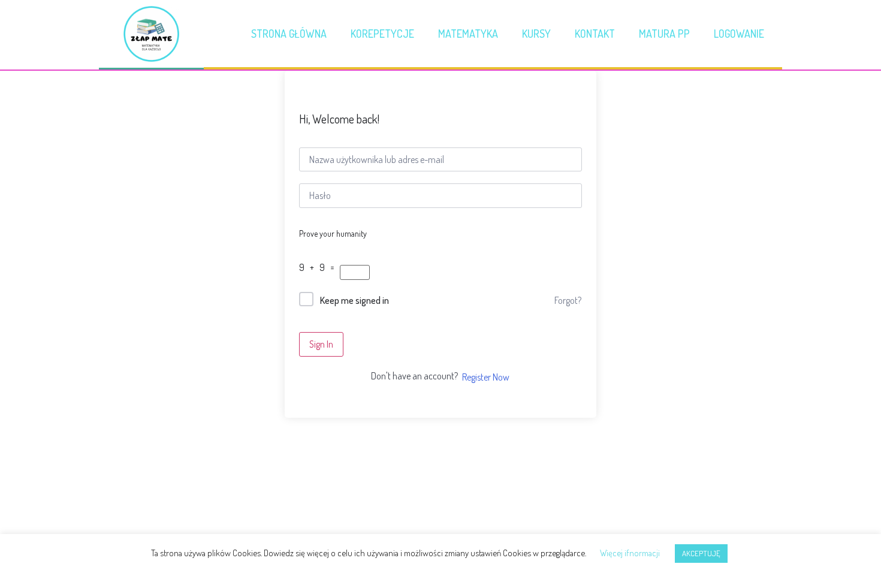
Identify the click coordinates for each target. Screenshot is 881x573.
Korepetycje (382, 33)
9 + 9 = (318, 267)
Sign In (321, 344)
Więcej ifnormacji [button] (630, 553)
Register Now (485, 377)
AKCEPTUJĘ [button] (701, 553)
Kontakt (595, 33)
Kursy (536, 33)
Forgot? (567, 300)
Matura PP (664, 33)
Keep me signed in (354, 300)
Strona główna (289, 33)
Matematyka (468, 33)
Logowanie (739, 33)
